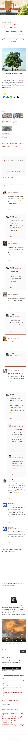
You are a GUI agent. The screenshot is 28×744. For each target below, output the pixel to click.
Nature (9, 143)
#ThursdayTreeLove (7, 146)
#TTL (17, 146)
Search (4, 649)
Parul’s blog (21, 80)
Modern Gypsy (11, 503)
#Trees (14, 146)
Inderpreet (10, 292)
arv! (9, 369)
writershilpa (11, 479)
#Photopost (18, 145)
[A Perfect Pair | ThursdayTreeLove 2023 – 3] (18, 115)
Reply (9, 209)
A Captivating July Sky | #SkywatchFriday (14, 640)
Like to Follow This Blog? (11, 668)
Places (20, 143)
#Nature (12, 145)
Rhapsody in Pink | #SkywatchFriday (13, 726)
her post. (9, 87)
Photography (14, 143)
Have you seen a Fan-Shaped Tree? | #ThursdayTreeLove (6, 133)
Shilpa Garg (10, 241)
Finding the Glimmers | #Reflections (13, 724)
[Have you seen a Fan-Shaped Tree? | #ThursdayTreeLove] (7, 128)
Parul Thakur (11, 190)
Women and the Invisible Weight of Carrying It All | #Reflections (13, 717)
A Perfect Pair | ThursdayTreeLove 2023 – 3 (17, 120)
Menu (14, 17)
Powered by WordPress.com (14, 739)
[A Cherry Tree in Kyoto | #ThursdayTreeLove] (7, 115)
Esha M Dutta (7, 22)
